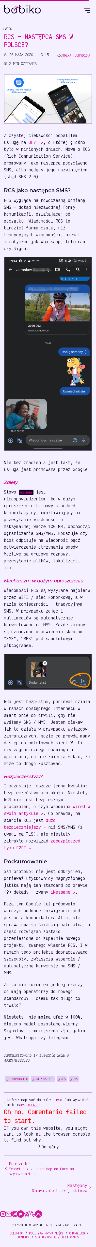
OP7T (36, 142)
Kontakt (23, 1237)
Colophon (16, 1233)
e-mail (58, 1100)
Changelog (77, 1233)
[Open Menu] (87, 10)
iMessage (63, 892)
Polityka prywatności (46, 1233)
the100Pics (70, 1237)
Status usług (45, 1237)
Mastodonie (29, 1105)
